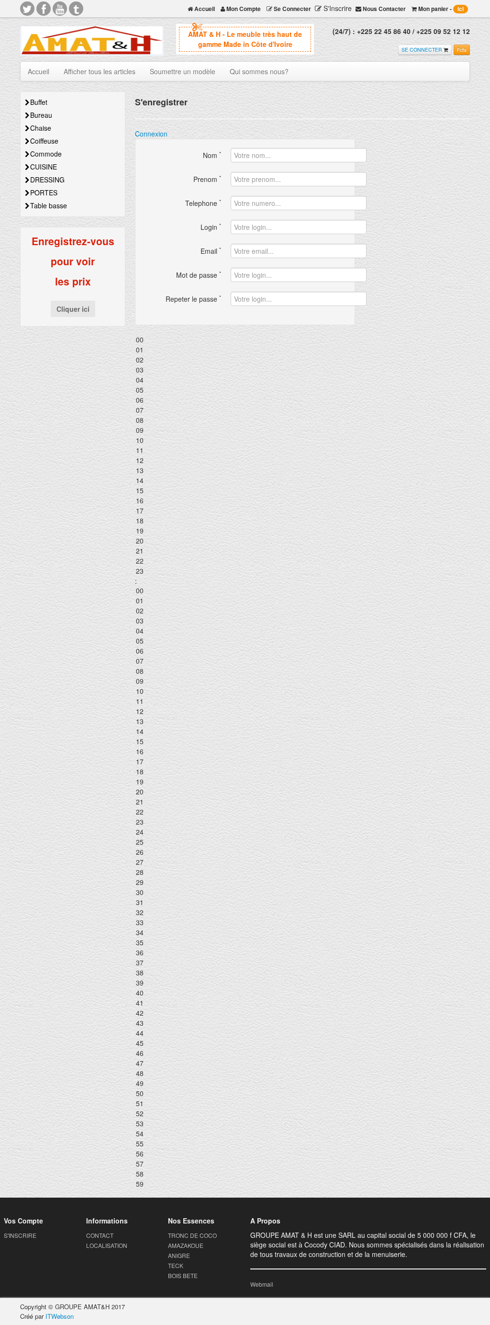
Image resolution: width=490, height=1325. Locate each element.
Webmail (261, 1284)
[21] (245, 551)
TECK (175, 1265)
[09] (245, 430)
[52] (245, 1114)
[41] (245, 1003)
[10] (245, 440)
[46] (245, 1053)
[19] (245, 531)
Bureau (41, 115)
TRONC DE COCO (192, 1235)
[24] (245, 832)
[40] (245, 993)
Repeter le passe (193, 299)
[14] (245, 481)
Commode (46, 154)
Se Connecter (291, 8)
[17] (245, 511)
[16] (245, 501)
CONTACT (99, 1235)
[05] (245, 390)
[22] (245, 561)
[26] (245, 852)
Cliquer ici (72, 309)
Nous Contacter (383, 8)
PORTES (43, 192)
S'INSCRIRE (20, 1235)
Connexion (151, 133)
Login (210, 227)
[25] (245, 842)
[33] (245, 922)
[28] (245, 872)
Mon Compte (243, 8)
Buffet (38, 102)
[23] (245, 571)
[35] (245, 943)
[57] (245, 1164)
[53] (245, 1124)
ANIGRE (179, 1255)
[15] (245, 491)
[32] (245, 912)
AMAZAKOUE (185, 1245)
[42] (245, 1013)
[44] (245, 1033)
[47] (245, 1063)
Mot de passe (198, 275)
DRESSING (47, 179)
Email (210, 251)
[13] (245, 470)
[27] (245, 862)
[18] (245, 521)
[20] (245, 541)
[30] (245, 892)
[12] (245, 460)
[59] (245, 1184)
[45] (245, 1043)
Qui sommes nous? (259, 71)
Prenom (207, 179)
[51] (245, 1104)
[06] (245, 400)
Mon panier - (440, 8)
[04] (245, 380)
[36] (245, 953)
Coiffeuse (44, 141)
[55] (245, 1144)
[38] (245, 973)
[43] (245, 1023)
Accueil (204, 8)
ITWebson (59, 1316)
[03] (245, 370)
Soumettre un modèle (182, 71)
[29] (245, 882)
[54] (245, 1134)
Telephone (203, 203)
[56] (245, 1154)
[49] (245, 1083)
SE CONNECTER (421, 49)
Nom (212, 155)
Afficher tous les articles (99, 71)
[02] (245, 360)
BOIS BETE (183, 1275)
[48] (245, 1073)
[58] (245, 1174)
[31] (245, 902)
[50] (245, 1093)
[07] (245, 410)
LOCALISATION (106, 1245)
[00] (245, 340)
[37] (245, 963)
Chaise (40, 128)
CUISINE (43, 166)
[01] (245, 350)
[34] (245, 933)
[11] (245, 450)
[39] (245, 983)
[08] (245, 420)
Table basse (48, 205)
